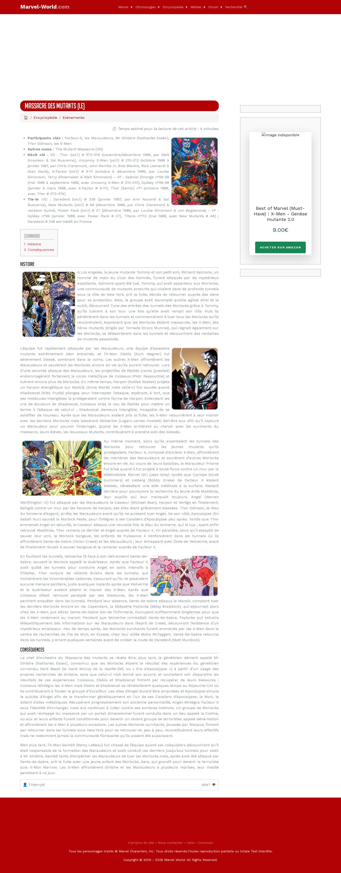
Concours (205, 842)
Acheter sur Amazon (280, 247)
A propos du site (141, 842)
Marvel (123, 7)
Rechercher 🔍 (236, 7)
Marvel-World (44, 7)
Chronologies (145, 7)
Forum (213, 7)
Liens (190, 842)
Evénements (73, 117)
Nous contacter (170, 842)
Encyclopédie (173, 7)
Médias (195, 7)
